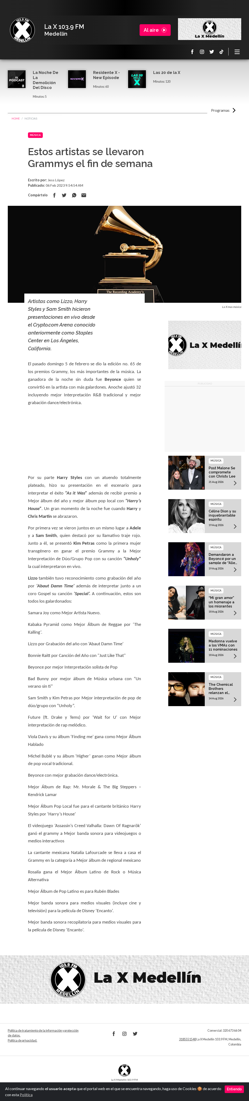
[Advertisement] (205, 419)
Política (26, 1094)
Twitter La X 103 (212, 52)
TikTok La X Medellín (221, 52)
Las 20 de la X (166, 72)
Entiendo (234, 1089)
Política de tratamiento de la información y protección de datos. (43, 1033)
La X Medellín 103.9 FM (22, 30)
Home (16, 118)
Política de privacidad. (22, 1040)
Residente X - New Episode (106, 75)
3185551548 (187, 1039)
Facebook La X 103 (192, 52)
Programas (220, 110)
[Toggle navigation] (237, 52)
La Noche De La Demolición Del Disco (45, 80)
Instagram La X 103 (202, 52)
